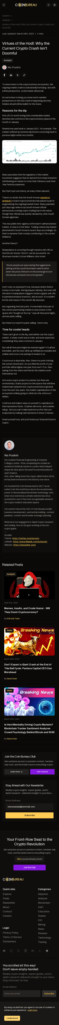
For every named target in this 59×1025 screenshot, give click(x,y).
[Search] (48, 5)
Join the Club (29, 867)
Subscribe (29, 815)
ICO (40, 920)
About (6, 907)
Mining (41, 924)
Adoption (43, 894)
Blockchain (44, 902)
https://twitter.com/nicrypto (25, 538)
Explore (6, 16)
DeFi (40, 907)
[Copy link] (24, 75)
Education (44, 911)
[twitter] (18, 75)
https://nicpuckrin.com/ (24, 545)
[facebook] (4, 75)
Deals (6, 898)
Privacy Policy (10, 932)
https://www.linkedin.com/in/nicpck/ (30, 541)
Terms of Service (12, 937)
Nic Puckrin (14, 67)
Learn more (15, 772)
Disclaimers (9, 941)
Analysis (6, 20)
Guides (42, 916)
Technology (44, 937)
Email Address (12, 800)
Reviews (42, 933)
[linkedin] (11, 75)
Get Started (42, 772)
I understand (12, 1018)
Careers (7, 916)
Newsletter (9, 902)
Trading (42, 942)
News (41, 929)
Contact (7, 911)
